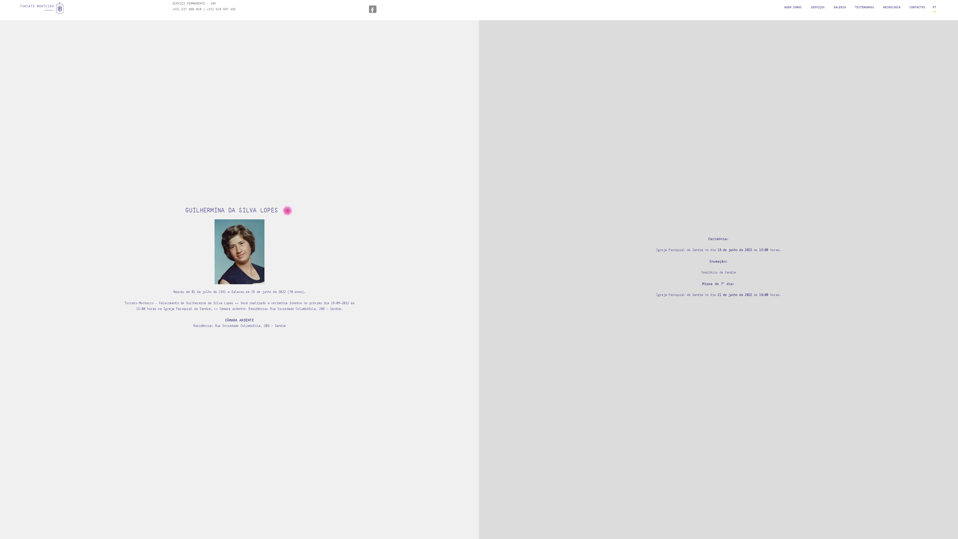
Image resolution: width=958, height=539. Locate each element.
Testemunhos (864, 7)
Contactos (917, 7)
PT (934, 7)
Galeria (840, 7)
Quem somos (793, 7)
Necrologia (892, 7)
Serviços (818, 7)
